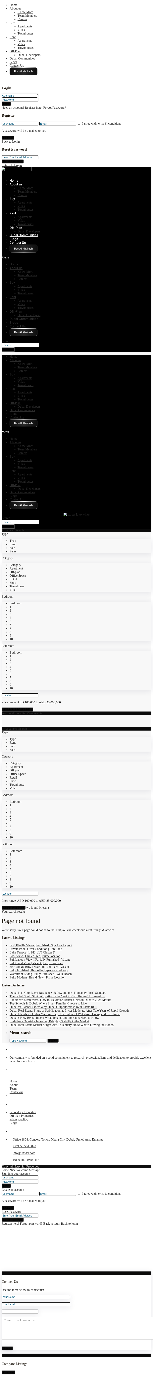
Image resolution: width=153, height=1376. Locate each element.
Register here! (10, 1223)
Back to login (51, 1223)
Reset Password (12, 161)
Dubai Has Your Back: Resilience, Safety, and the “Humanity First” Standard (58, 992)
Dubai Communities (22, 58)
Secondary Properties (23, 1112)
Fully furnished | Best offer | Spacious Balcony (39, 970)
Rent (13, 37)
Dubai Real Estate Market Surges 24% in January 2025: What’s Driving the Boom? (62, 1024)
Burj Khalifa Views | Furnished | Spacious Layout (41, 945)
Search (6, 341)
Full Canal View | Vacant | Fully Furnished (36, 963)
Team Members (27, 15)
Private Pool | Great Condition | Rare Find (36, 949)
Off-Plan (15, 51)
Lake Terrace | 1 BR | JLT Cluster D (32, 952)
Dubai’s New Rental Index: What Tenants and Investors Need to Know (54, 1017)
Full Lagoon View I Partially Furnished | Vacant (40, 959)
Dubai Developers (29, 55)
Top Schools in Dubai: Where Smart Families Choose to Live (48, 1003)
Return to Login (12, 165)
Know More (25, 12)
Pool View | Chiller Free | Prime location (35, 956)
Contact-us (16, 1092)
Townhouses (25, 33)
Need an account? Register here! (22, 107)
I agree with (101, 123)
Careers (22, 19)
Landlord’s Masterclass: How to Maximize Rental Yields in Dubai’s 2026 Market (60, 1000)
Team (13, 1088)
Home (13, 5)
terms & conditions (109, 123)
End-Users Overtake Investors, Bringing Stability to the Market (49, 1021)
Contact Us (17, 65)
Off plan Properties (21, 1115)
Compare (8, 1372)
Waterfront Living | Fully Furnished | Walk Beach (41, 974)
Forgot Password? (54, 107)
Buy (12, 22)
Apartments (25, 26)
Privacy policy (19, 1119)
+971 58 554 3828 (24, 1146)
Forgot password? (31, 1223)
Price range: (9, 702)
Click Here (23, 71)
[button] (52, 257)
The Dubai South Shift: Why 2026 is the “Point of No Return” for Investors (57, 996)
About (14, 1085)
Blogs (13, 62)
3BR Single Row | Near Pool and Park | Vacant (39, 966)
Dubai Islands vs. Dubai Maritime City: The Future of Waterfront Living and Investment (65, 1014)
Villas (21, 30)
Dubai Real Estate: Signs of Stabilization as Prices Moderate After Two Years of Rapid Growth (69, 1010)
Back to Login (11, 141)
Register (8, 137)
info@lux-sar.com (24, 1153)
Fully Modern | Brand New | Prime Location (37, 977)
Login (6, 103)
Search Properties (13, 907)
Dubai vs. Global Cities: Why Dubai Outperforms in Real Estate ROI (53, 1007)
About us (15, 8)
